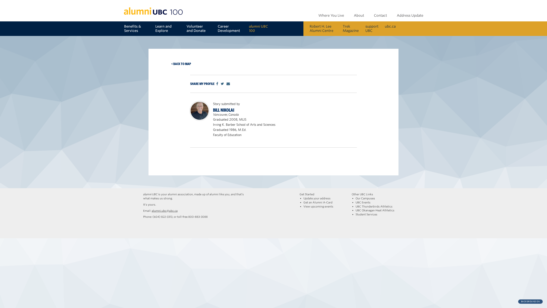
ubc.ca (390, 26)
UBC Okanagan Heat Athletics (375, 210)
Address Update (410, 15)
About (359, 15)
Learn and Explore (163, 28)
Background (530, 301)
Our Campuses (365, 198)
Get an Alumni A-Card (317, 202)
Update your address (317, 198)
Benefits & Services (132, 28)
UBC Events (363, 202)
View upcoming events (318, 206)
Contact (380, 15)
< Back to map (181, 64)
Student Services (366, 214)
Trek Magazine (351, 28)
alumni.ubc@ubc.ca (165, 210)
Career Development (229, 28)
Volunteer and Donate (196, 28)
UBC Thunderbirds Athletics (374, 206)
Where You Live (331, 15)
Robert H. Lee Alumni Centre (321, 28)
